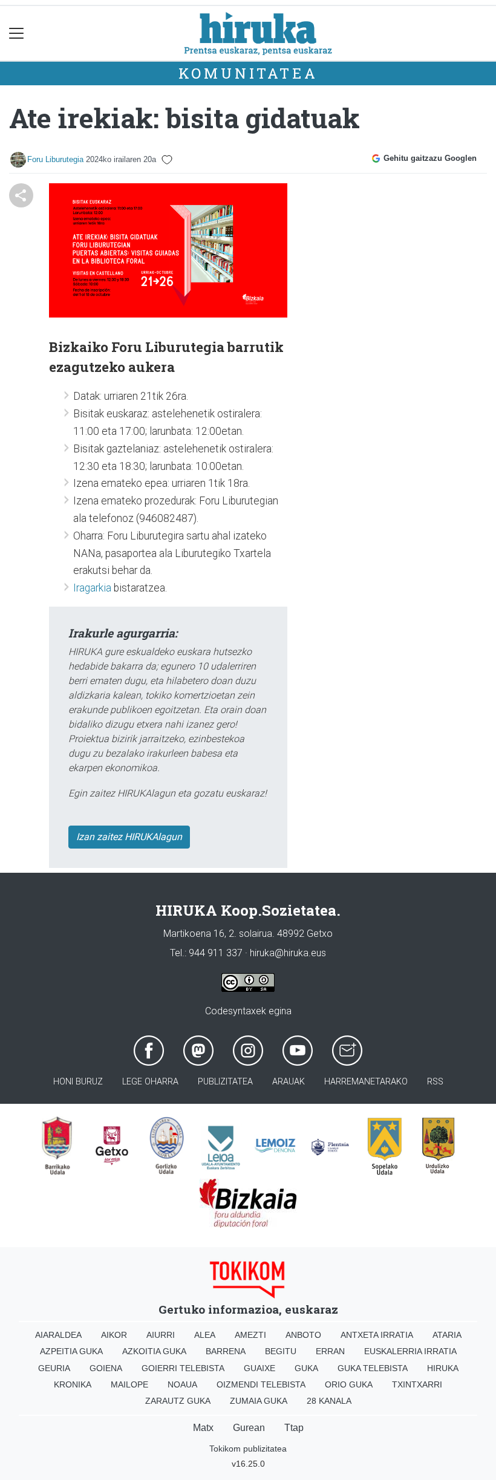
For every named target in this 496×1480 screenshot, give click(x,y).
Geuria (54, 1368)
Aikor (114, 1335)
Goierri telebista (183, 1368)
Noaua (182, 1384)
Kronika (72, 1384)
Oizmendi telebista (261, 1384)
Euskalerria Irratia (410, 1351)
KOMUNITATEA (248, 73)
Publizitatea (225, 1082)
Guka (306, 1368)
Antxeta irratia (377, 1335)
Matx (203, 1428)
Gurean (249, 1428)
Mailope (129, 1384)
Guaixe (259, 1368)
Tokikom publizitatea (248, 1448)
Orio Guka (349, 1384)
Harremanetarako (366, 1082)
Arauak (288, 1082)
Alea (204, 1335)
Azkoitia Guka (154, 1351)
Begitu (280, 1351)
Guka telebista (373, 1368)
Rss (435, 1082)
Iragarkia (93, 588)
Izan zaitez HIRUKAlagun (129, 837)
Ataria (447, 1335)
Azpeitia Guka (71, 1351)
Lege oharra (150, 1082)
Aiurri (160, 1335)
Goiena (106, 1368)
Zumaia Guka (258, 1401)
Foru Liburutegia (55, 159)
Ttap (294, 1428)
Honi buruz (78, 1082)
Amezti (250, 1335)
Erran (330, 1351)
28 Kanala (329, 1401)
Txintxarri (417, 1384)
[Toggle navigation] (17, 33)
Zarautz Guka (177, 1401)
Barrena (226, 1351)
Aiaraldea (58, 1335)
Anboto (303, 1335)
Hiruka (442, 1368)
